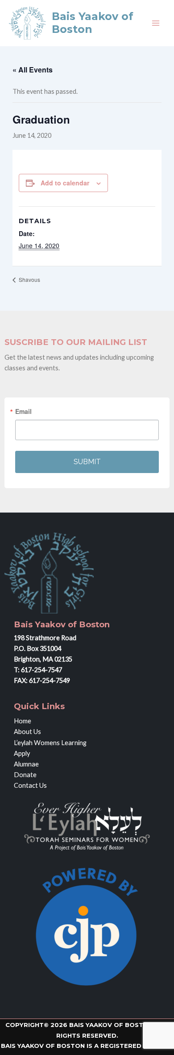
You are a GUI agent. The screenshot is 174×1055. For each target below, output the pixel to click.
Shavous (28, 279)
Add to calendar (65, 182)
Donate (25, 774)
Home (22, 721)
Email (23, 411)
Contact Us (30, 785)
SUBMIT (87, 461)
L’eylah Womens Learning (50, 742)
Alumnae (26, 764)
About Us (27, 731)
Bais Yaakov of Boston (92, 22)
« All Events (32, 69)
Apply (22, 753)
